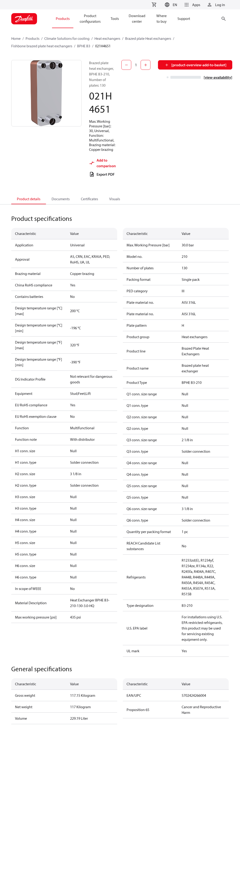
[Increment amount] (145, 65)
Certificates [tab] (89, 198)
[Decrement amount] (126, 65)
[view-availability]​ (218, 77)
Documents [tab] (61, 198)
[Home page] (24, 18)
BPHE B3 (83, 46)
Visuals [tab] (114, 198)
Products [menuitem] (63, 18)
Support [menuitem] (183, 18)
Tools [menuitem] (115, 18)
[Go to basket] (154, 4)
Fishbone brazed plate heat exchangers (41, 46)
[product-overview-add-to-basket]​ (198, 65)
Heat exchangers (107, 38)
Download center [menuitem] (137, 18)
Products (32, 38)
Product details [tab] (28, 198)
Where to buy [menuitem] (161, 18)
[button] (170, 4)
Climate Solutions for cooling (67, 38)
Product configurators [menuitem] (90, 18)
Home (16, 38)
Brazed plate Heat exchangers (148, 38)
